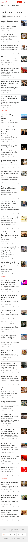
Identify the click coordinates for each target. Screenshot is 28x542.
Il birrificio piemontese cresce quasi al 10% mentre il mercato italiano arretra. (9, 223)
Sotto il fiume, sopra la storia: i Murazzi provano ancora (9, 98)
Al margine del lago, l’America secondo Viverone (7, 117)
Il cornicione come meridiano (7, 351)
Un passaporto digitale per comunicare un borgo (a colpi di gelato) (10, 249)
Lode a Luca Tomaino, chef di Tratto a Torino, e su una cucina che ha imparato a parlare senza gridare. (9, 59)
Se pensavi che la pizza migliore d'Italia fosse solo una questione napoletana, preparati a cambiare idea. (10, 151)
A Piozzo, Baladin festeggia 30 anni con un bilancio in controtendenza (10, 218)
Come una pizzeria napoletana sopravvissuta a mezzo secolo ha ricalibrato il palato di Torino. (10, 354)
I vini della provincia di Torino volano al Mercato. (9, 193)
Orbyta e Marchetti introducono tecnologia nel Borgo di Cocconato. (9, 253)
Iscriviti (20, 2)
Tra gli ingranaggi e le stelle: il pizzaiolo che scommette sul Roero (8, 337)
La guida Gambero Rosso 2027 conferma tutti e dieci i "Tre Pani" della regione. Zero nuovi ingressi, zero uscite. (10, 302)
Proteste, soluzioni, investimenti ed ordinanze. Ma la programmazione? (9, 268)
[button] (2, 5)
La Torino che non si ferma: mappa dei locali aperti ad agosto (10, 83)
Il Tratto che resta (7, 57)
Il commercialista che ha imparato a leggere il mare (10, 161)
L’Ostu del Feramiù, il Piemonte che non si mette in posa (10, 132)
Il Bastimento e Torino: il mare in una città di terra (9, 323)
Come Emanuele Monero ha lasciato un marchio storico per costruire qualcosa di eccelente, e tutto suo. (10, 313)
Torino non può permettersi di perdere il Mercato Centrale (9, 416)
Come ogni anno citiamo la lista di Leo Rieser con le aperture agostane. (9, 87)
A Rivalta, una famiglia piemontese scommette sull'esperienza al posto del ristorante (10, 234)
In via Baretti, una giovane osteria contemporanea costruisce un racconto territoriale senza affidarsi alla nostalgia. (10, 136)
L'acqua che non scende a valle (9, 22)
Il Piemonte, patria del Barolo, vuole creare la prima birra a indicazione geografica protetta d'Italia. (9, 37)
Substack (6, 538)
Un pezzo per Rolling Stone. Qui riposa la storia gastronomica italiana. (9, 178)
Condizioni (21, 529)
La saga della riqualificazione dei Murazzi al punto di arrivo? (10, 103)
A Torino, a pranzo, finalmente (7, 389)
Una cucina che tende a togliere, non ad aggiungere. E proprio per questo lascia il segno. (10, 326)
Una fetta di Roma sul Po (9, 468)
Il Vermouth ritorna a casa (10, 456)
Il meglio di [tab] (10, 16)
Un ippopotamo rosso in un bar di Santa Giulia (10, 69)
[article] (14, 25)
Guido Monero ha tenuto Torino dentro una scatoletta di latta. (9, 48)
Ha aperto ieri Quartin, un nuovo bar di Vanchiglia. (10, 72)
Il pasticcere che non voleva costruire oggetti (9, 364)
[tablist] (11, 16)
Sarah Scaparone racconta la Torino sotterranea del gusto (10, 173)
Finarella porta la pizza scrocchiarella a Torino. (7, 470)
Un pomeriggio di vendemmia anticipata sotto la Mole (8, 188)
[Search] (25, 16)
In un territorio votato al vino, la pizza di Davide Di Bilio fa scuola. (10, 341)
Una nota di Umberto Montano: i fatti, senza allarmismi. (10, 405)
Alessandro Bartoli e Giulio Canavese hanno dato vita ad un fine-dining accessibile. (9, 208)
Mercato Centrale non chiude (8, 402)
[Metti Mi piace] (2, 228)
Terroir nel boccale (7, 34)
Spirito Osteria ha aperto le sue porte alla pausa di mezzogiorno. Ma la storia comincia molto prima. (10, 392)
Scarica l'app (21, 535)
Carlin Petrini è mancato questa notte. (9, 502)
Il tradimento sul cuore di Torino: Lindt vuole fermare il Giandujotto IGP (10, 431)
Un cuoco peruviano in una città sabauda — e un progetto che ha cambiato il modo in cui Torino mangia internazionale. (10, 379)
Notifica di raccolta (14, 531)
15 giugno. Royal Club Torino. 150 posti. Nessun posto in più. (9, 448)
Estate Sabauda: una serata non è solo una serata (10, 445)
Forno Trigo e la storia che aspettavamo (10, 511)
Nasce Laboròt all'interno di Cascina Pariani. (8, 238)
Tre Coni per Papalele (8, 311)
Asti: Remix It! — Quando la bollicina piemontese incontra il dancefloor (10, 282)
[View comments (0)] (8, 30)
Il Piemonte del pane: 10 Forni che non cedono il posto (9, 297)
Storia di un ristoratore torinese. (9, 164)
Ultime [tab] (4, 16)
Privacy (16, 529)
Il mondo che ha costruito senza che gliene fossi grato (9, 497)
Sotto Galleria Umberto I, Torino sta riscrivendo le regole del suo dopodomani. (9, 487)
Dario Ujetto (9, 28)
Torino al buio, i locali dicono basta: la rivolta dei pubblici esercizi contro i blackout (10, 264)
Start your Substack (9, 535)
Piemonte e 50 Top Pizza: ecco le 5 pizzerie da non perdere (9, 147)
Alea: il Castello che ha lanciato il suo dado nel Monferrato (8, 203)
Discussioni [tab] (17, 16)
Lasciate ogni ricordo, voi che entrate (9, 483)
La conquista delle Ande (9, 376)
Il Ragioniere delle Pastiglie (10, 45)
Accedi (24, 2)
